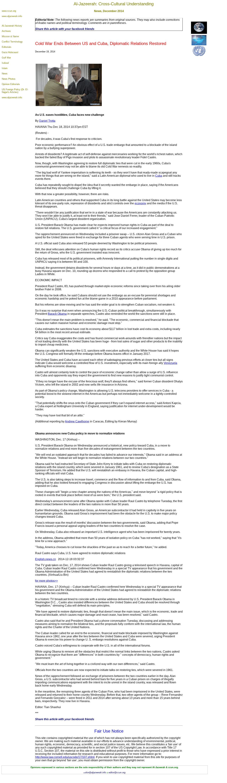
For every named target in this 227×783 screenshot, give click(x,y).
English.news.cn (45, 559)
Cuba (158, 175)
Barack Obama (57, 313)
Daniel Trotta (47, 120)
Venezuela (170, 363)
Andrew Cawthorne (77, 421)
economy (140, 203)
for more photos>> (46, 580)
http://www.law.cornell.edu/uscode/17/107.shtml (65, 757)
